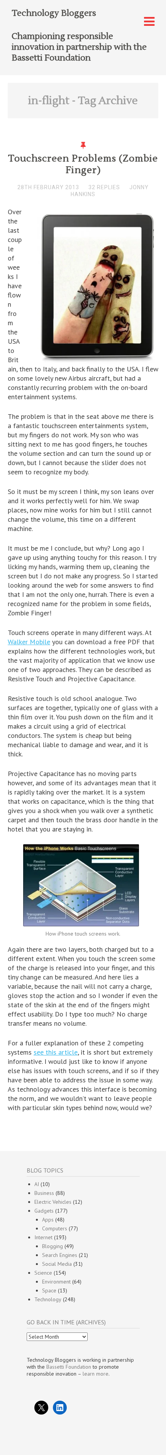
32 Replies (104, 187)
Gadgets (44, 1210)
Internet (43, 1237)
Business (44, 1193)
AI (36, 1184)
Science (43, 1272)
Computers (54, 1228)
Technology (47, 1299)
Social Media (57, 1263)
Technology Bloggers (54, 13)
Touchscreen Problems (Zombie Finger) (83, 164)
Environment (56, 1281)
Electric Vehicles (52, 1201)
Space (49, 1290)
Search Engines (59, 1255)
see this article (56, 1052)
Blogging (52, 1246)
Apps (48, 1219)
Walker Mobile (29, 641)
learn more (95, 1373)
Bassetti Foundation (68, 1366)
